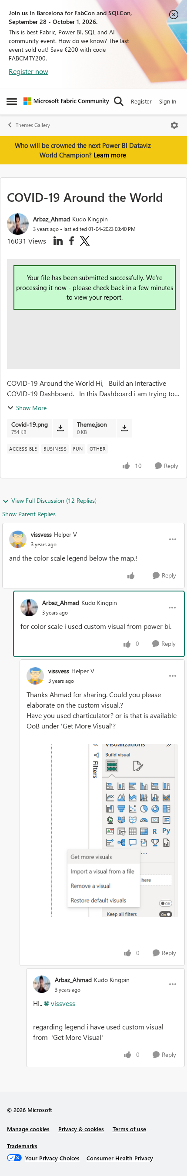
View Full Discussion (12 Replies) (54, 500)
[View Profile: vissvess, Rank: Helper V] (18, 539)
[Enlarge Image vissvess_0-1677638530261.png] (102, 830)
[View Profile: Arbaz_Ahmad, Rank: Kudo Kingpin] (18, 224)
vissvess (41, 534)
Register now (28, 71)
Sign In (167, 101)
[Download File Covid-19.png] (60, 428)
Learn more (110, 154)
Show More (31, 408)
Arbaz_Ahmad (51, 219)
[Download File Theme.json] (124, 428)
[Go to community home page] (66, 101)
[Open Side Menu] (11, 101)
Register (141, 101)
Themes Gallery (33, 125)
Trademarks (22, 1145)
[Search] (119, 101)
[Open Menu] (174, 125)
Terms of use (129, 1129)
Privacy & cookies (81, 1129)
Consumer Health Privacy (120, 1158)
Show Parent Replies (29, 514)
